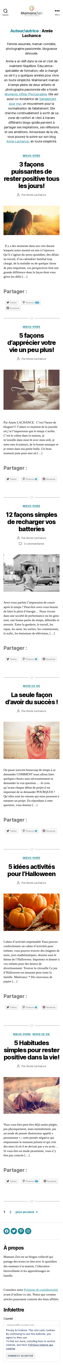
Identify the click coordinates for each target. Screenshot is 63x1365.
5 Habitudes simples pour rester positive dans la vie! (31, 1050)
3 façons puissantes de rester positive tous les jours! (31, 175)
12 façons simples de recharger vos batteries (31, 522)
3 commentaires (34, 543)
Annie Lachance (17, 141)
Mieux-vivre (31, 155)
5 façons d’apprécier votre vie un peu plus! (31, 343)
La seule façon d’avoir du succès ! (31, 698)
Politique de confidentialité (41, 1290)
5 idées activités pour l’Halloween (31, 870)
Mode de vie (31, 686)
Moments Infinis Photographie (26, 94)
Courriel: (8, 1318)
